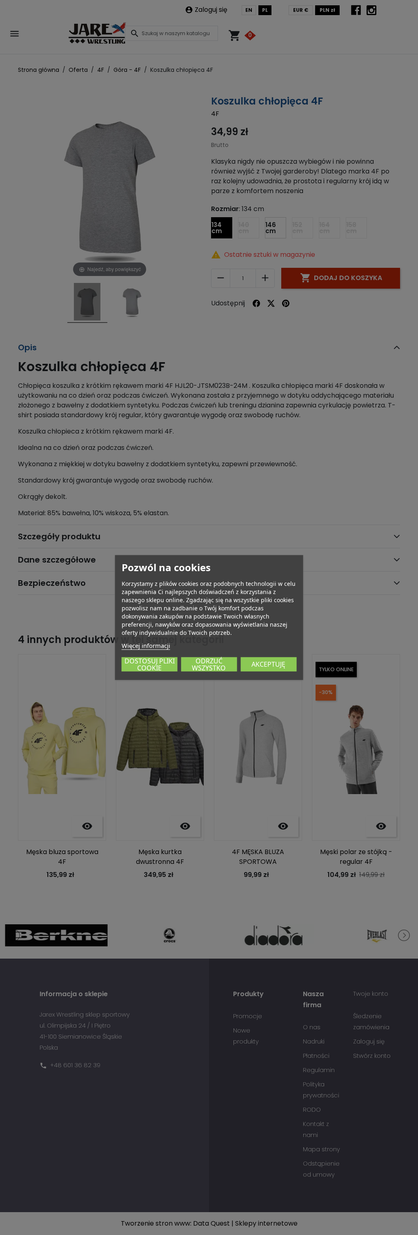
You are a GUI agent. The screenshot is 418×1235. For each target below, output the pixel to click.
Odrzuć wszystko (209, 664)
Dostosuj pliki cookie (150, 664)
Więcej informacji (146, 645)
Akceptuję (268, 664)
